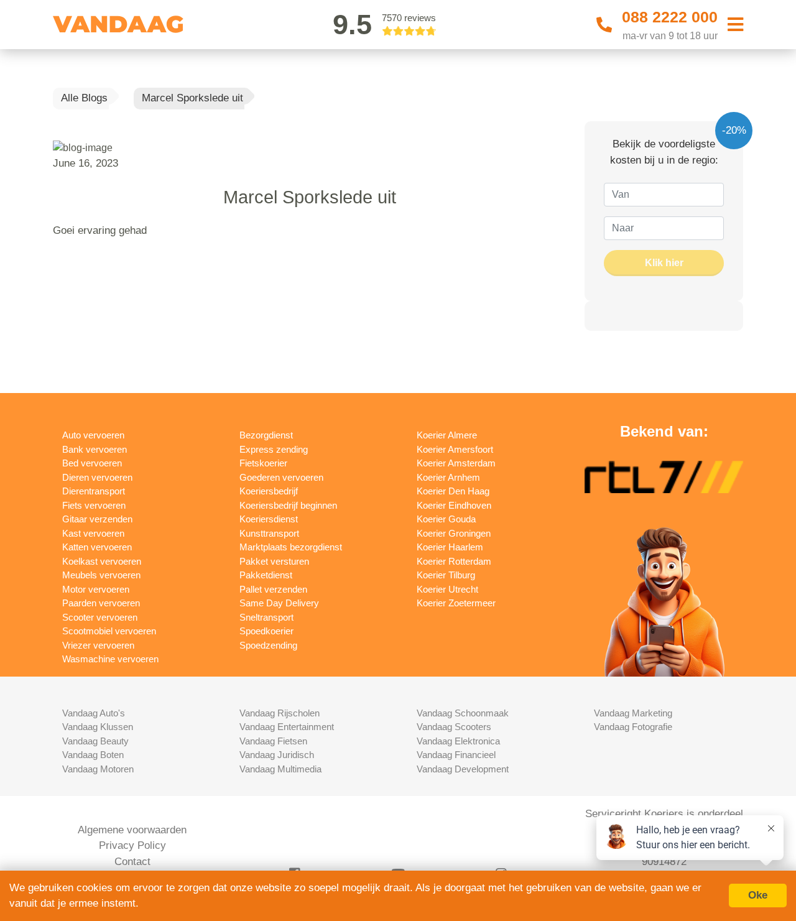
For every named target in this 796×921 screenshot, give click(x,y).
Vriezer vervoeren (98, 645)
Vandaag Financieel (456, 754)
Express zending (273, 449)
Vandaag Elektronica (458, 741)
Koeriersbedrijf (268, 491)
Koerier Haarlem (450, 547)
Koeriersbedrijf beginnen (288, 505)
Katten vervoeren (97, 547)
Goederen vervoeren (281, 477)
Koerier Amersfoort (455, 449)
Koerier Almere (447, 435)
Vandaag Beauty (95, 741)
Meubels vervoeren (101, 575)
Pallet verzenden (273, 589)
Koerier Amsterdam (456, 463)
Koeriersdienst (268, 519)
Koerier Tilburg (446, 575)
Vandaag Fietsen (273, 741)
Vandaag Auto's (93, 713)
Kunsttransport (269, 533)
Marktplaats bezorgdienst (290, 547)
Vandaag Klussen (97, 726)
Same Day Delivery (279, 603)
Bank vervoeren (94, 449)
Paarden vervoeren (101, 603)
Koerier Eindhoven (454, 505)
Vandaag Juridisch (276, 754)
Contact (132, 862)
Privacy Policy (132, 845)
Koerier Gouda (446, 519)
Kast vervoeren (93, 533)
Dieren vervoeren (97, 477)
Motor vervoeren (95, 589)
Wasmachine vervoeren (110, 659)
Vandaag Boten (93, 754)
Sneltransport (266, 617)
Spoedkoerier (266, 631)
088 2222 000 (670, 16)
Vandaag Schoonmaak (463, 713)
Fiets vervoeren (94, 505)
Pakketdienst (265, 575)
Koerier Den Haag (453, 491)
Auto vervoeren (93, 435)
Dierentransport (93, 491)
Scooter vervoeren (99, 617)
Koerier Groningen (454, 533)
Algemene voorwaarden (132, 830)
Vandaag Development (463, 769)
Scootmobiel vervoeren (109, 631)
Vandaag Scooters (454, 726)
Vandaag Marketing (633, 713)
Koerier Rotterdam (454, 561)
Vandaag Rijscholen (279, 713)
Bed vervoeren (92, 463)
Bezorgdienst (266, 435)
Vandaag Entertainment (286, 726)
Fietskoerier (263, 463)
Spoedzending (268, 645)
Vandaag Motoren (98, 769)
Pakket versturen (274, 561)
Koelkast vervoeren (101, 561)
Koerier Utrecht (447, 589)
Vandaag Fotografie (633, 726)
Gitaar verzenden (97, 519)
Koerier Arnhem (448, 477)
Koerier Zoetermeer (456, 603)
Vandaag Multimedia (280, 769)
